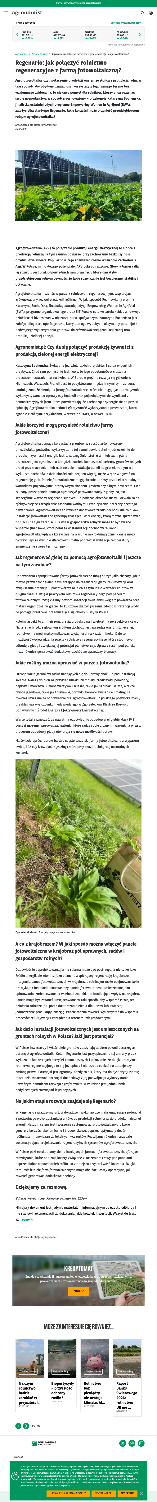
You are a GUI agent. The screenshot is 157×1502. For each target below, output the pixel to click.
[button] (6, 13)
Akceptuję (127, 1493)
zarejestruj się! (93, 3)
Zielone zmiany (39, 54)
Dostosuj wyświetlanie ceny (125, 23)
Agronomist (21, 54)
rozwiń (27, 1220)
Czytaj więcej (104, 1493)
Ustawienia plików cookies (68, 1493)
